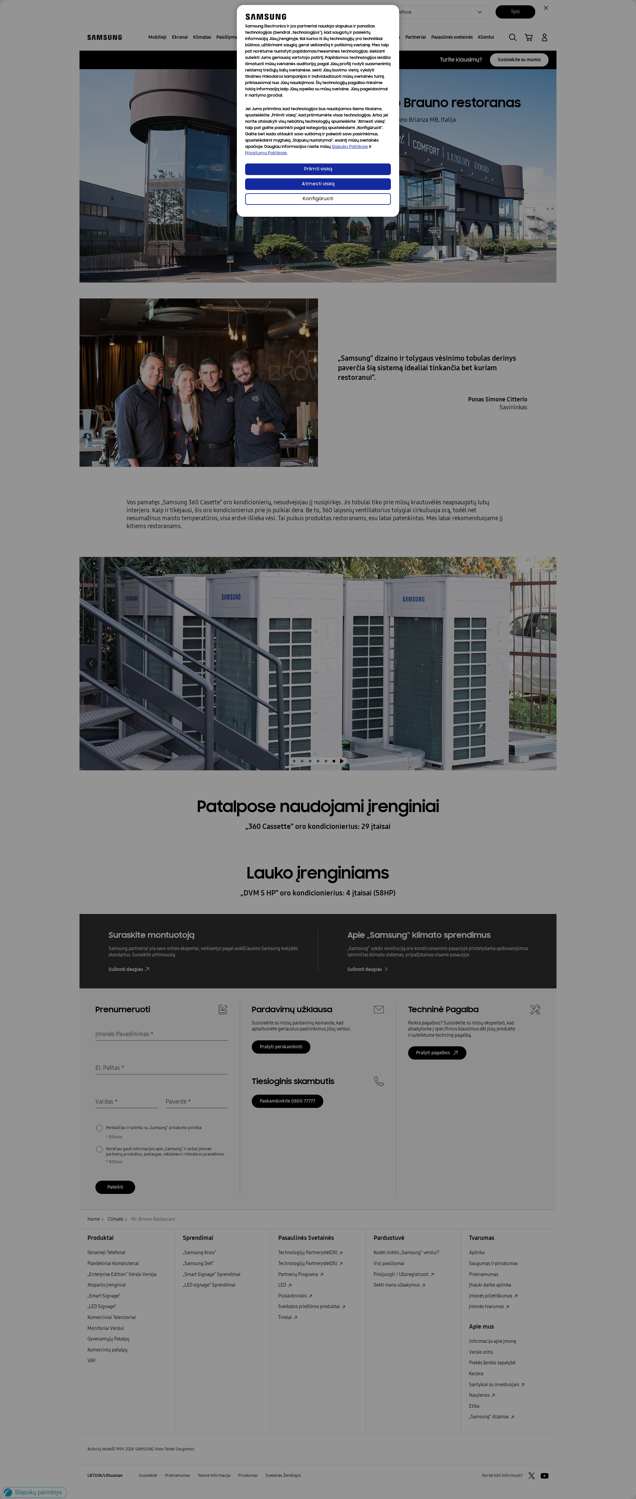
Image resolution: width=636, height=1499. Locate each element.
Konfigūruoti (318, 199)
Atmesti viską (318, 184)
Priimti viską (318, 169)
